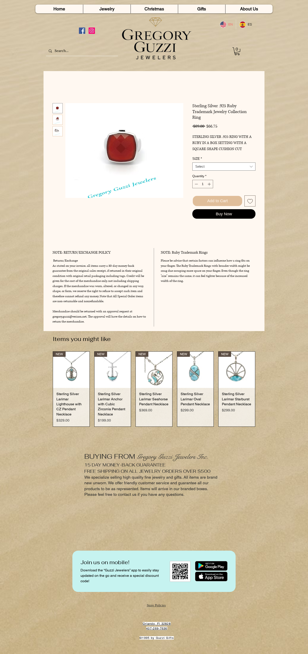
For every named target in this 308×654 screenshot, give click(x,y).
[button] (237, 51)
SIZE (197, 158)
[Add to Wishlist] (249, 200)
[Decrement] (196, 184)
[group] (154, 389)
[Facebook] (82, 31)
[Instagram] (92, 31)
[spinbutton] (203, 184)
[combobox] (223, 166)
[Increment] (209, 184)
